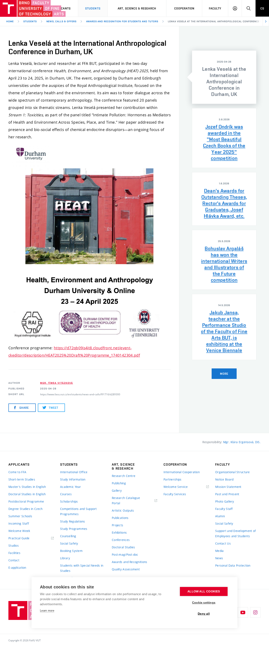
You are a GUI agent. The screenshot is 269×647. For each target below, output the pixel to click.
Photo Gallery (224, 501)
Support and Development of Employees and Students (235, 533)
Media (219, 551)
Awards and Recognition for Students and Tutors (122, 21)
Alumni (220, 516)
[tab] (224, 77)
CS (262, 8)
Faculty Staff (224, 509)
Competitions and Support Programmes (78, 511)
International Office (74, 472)
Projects (117, 525)
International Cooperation (182, 472)
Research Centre (123, 476)
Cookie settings (203, 602)
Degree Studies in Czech (25, 509)
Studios (13, 545)
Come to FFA (17, 472)
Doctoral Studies (123, 547)
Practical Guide (18, 538)
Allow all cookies (203, 591)
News (219, 558)
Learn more (47, 610)
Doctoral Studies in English (27, 494)
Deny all (204, 613)
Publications (120, 518)
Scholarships (69, 501)
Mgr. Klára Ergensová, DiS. (242, 442)
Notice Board (224, 479)
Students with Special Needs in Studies (81, 568)
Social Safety (69, 543)
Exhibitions (119, 532)
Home (10, 21)
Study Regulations (72, 521)
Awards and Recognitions (129, 562)
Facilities (14, 553)
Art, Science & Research (137, 8)
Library (65, 558)
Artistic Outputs (123, 510)
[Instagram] (255, 612)
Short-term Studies (21, 479)
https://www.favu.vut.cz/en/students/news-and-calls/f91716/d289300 (80, 394)
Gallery (117, 490)
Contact (13, 560)
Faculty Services (175, 494)
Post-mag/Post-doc (125, 555)
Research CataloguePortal (126, 500)
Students (92, 8)
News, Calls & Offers (61, 21)
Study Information (73, 479)
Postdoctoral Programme (26, 501)
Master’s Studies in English (27, 487)
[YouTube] (242, 612)
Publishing (119, 483)
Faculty (215, 8)
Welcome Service (176, 487)
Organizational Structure (232, 472)
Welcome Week (19, 531)
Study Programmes (73, 529)
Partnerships (172, 479)
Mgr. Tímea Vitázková (56, 382)
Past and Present (227, 494)
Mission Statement (228, 487)
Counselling (68, 536)
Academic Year (70, 487)
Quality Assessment (126, 569)
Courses (66, 494)
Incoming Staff (18, 523)
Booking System (71, 551)
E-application (17, 568)
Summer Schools (20, 516)
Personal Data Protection (233, 565)
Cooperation (184, 8)
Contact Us (223, 543)
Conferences (121, 540)
